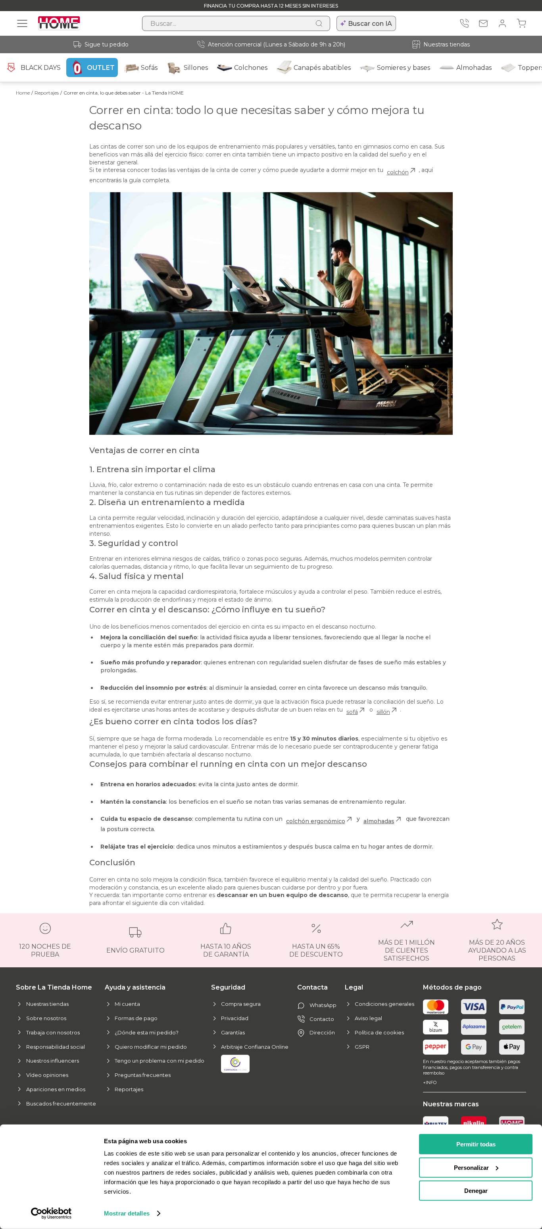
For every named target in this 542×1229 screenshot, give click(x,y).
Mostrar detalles (127, 1213)
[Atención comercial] (464, 23)
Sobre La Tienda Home (54, 987)
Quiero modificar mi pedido (151, 1047)
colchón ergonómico (315, 821)
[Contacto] (483, 23)
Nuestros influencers (52, 1060)
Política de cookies (379, 1032)
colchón (398, 172)
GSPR (362, 1047)
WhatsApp (322, 1005)
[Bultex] (435, 1123)
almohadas (378, 821)
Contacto (321, 1019)
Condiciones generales (384, 1004)
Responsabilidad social (55, 1047)
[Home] (512, 1123)
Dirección (322, 1032)
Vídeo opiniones (47, 1075)
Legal (354, 987)
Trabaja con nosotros (53, 1032)
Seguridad (228, 987)
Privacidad (234, 1018)
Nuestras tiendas (446, 44)
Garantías (233, 1032)
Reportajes (47, 93)
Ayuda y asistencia (135, 987)
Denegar (476, 1190)
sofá (352, 712)
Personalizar (471, 1167)
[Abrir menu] (22, 23)
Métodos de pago (452, 987)
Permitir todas (476, 1144)
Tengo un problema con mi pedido (159, 1060)
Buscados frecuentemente (61, 1103)
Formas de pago (136, 1018)
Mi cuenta (127, 1004)
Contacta (312, 987)
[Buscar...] (319, 23)
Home (23, 93)
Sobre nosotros (46, 1018)
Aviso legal (368, 1018)
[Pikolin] (473, 1123)
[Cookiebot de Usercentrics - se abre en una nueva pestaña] (51, 1213)
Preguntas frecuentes (143, 1075)
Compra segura (241, 1004)
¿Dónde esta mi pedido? (147, 1032)
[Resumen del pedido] (521, 23)
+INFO (429, 1082)
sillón (383, 712)
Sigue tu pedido (107, 44)
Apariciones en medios (55, 1089)
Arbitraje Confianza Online (254, 1047)
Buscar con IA (370, 23)
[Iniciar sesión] (502, 23)
